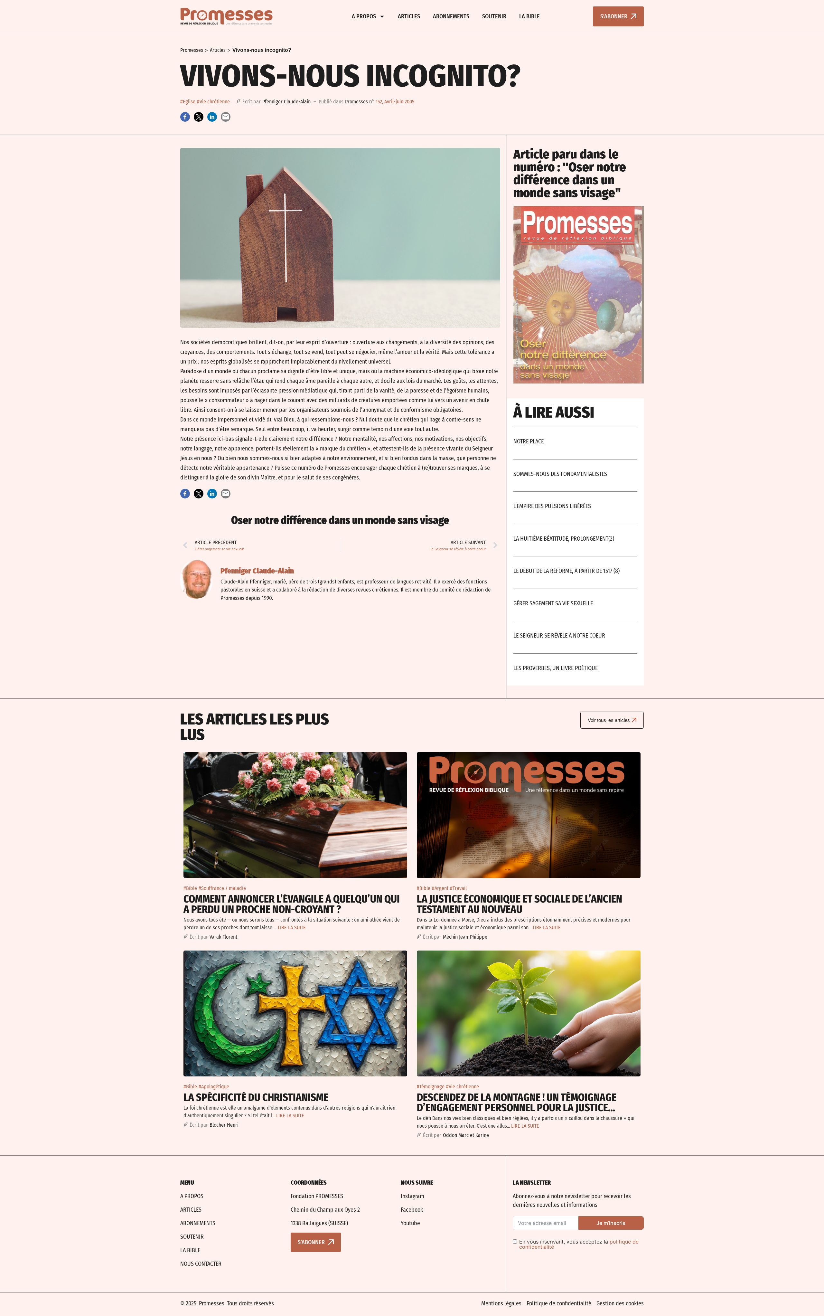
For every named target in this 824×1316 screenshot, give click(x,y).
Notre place (528, 441)
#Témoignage (431, 1087)
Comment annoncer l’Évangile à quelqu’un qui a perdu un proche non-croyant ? (291, 904)
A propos (364, 16)
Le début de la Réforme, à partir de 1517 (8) (566, 570)
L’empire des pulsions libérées (552, 506)
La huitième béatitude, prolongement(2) (563, 538)
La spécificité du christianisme (255, 1097)
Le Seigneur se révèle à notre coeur (559, 635)
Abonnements (451, 16)
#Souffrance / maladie (222, 888)
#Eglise (187, 102)
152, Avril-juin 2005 (395, 102)
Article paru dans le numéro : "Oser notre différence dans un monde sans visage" (569, 174)
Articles (409, 16)
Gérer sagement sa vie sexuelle (553, 603)
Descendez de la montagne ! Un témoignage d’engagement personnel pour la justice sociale (516, 1107)
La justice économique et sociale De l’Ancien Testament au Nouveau (519, 904)
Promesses (191, 50)
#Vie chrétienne (213, 102)
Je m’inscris (610, 1223)
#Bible (190, 888)
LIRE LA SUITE (292, 927)
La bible (529, 16)
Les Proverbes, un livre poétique (555, 668)
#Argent (440, 888)
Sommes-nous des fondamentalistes (560, 474)
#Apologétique (214, 1087)
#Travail (458, 888)
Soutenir (494, 16)
